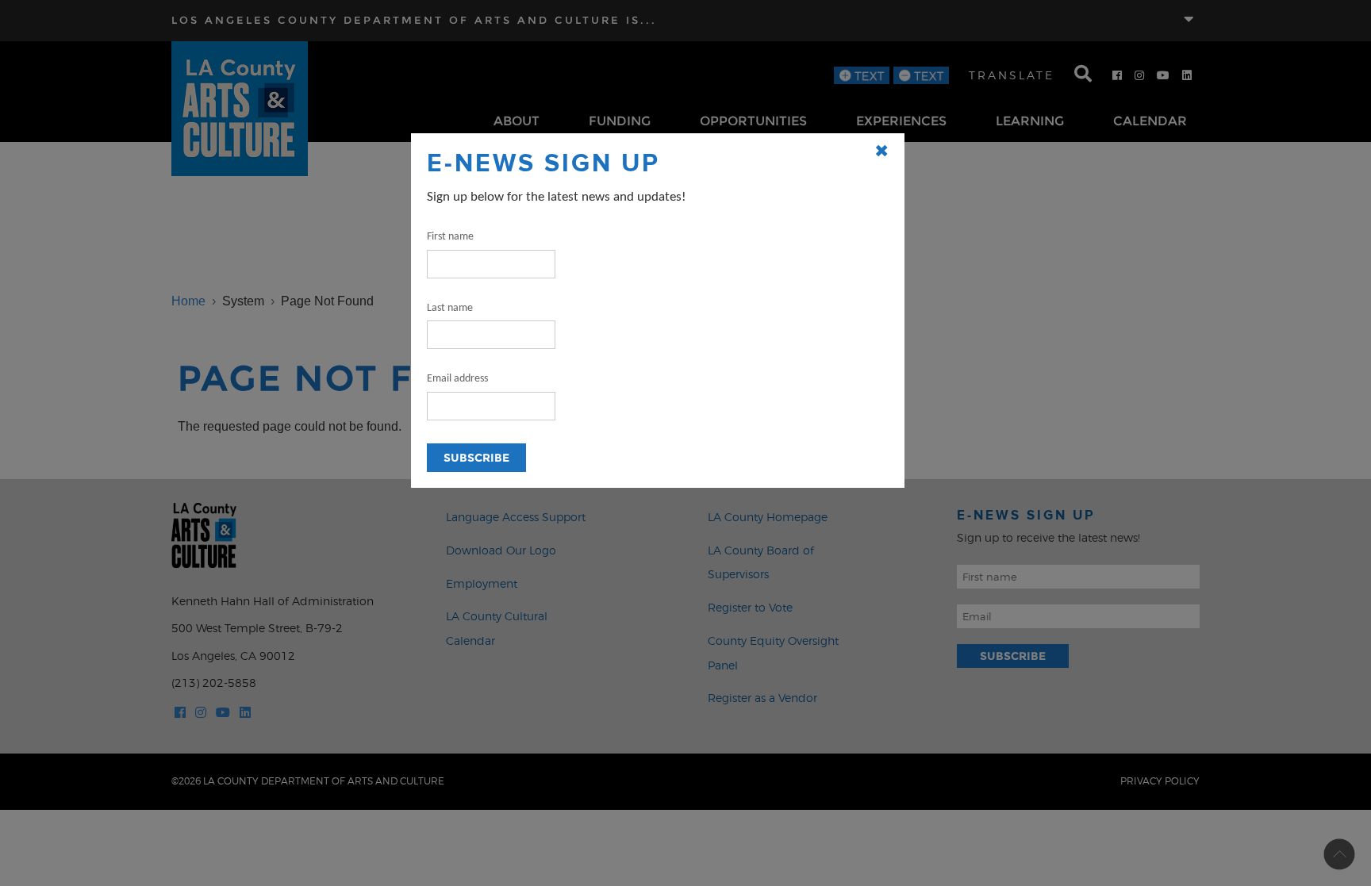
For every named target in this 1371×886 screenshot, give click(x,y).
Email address (457, 379)
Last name (450, 308)
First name (450, 237)
